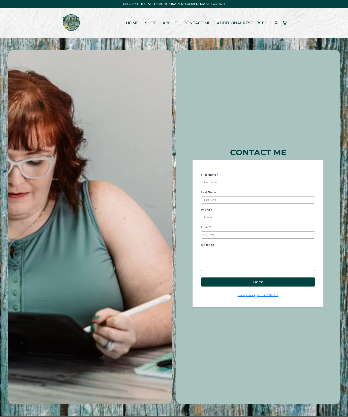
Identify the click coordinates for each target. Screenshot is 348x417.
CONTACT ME (196, 23)
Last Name (208, 192)
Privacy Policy (246, 295)
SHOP (150, 23)
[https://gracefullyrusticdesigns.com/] (71, 22)
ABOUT (170, 23)
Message (207, 244)
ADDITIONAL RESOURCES (242, 23)
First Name (210, 174)
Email (206, 227)
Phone (206, 209)
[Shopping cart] (285, 23)
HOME (132, 23)
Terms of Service (268, 295)
